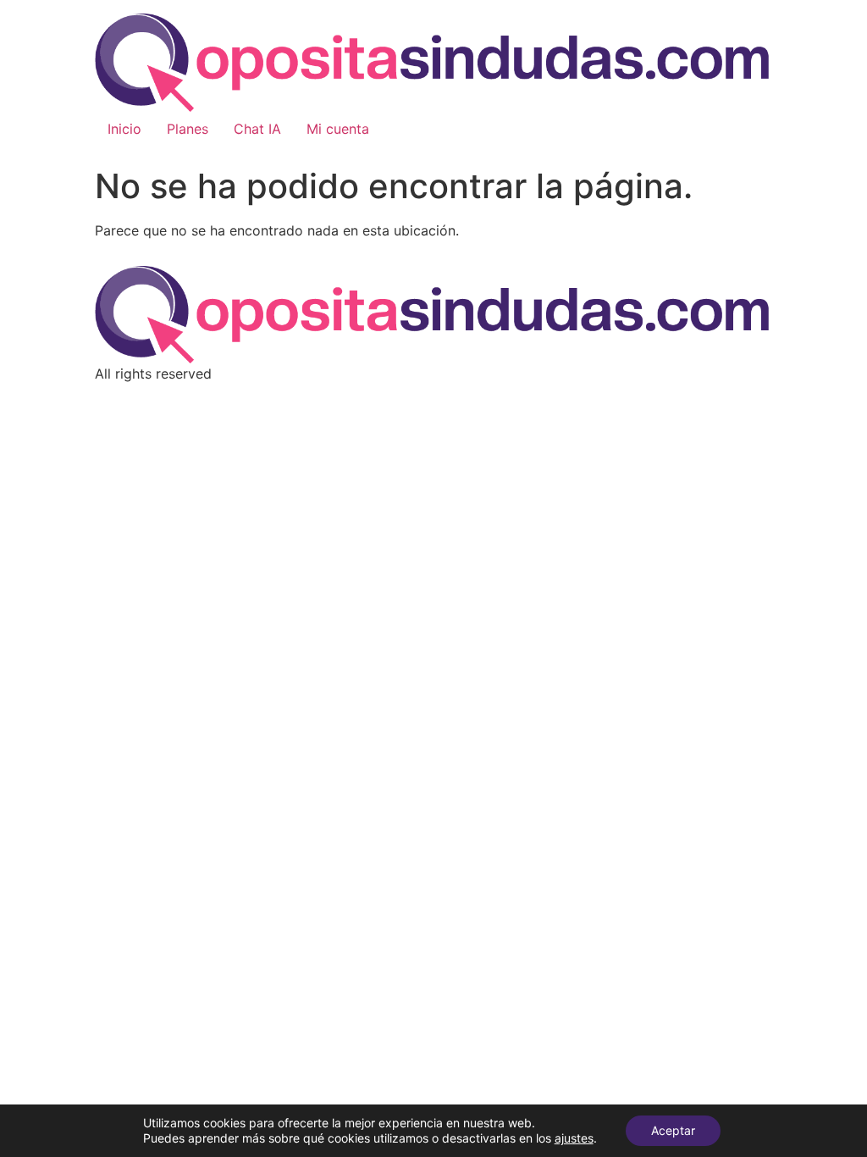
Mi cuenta (337, 128)
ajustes (574, 1138)
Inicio (124, 128)
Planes (187, 128)
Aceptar (673, 1130)
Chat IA (257, 128)
